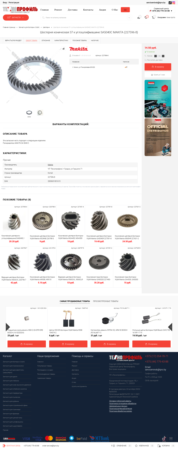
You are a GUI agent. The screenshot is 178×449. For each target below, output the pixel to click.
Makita (50, 165)
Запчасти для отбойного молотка (15, 389)
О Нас (115, 9)
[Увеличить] (34, 75)
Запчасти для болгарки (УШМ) (14, 362)
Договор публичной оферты (120, 401)
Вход (5, 2)
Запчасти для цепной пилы (12, 418)
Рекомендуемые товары (46, 374)
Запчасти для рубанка (11, 401)
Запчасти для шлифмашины (13, 422)
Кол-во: (150, 56)
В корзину (159, 67)
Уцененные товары (44, 378)
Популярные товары (44, 366)
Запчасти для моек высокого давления (17, 385)
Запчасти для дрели (10, 377)
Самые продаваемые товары (75, 301)
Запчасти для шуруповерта (12, 426)
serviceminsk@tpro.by (155, 2)
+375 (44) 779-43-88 (31, 446)
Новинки (40, 362)
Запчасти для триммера (11, 409)
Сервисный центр (162, 9)
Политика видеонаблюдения (120, 409)
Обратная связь (13, 446)
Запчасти (16, 18)
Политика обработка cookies (120, 411)
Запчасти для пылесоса (11, 397)
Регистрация (14, 2)
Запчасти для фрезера (11, 414)
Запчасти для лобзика (11, 381)
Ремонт (58, 9)
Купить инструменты (79, 386)
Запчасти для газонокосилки (13, 366)
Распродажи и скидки (45, 370)
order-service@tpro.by (50, 446)
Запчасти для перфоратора (12, 393)
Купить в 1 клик (159, 74)
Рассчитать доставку (155, 60)
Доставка (72, 9)
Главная (44, 9)
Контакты (88, 9)
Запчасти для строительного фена (15, 405)
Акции (102, 9)
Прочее (5, 430)
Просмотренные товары (105, 301)
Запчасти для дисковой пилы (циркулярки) (13, 371)
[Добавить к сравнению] (63, 48)
